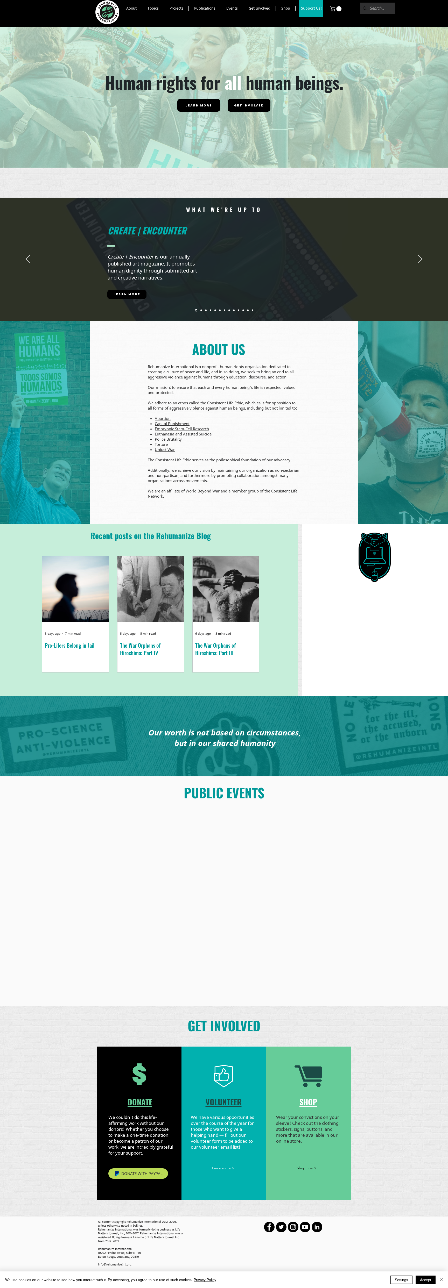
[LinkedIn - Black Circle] (317, 1227)
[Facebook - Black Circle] (269, 1227)
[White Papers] (238, 310)
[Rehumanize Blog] (210, 310)
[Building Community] (215, 310)
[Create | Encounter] (196, 310)
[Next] (420, 259)
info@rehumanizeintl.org (114, 1264)
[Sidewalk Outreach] (229, 310)
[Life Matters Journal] (206, 310)
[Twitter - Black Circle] (281, 1227)
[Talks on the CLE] (220, 310)
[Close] (442, 1280)
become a (131, 1141)
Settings (401, 1279)
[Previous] (28, 259)
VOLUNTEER (224, 1102)
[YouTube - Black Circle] (305, 1227)
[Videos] (201, 310)
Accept (425, 1279)
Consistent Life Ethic (225, 402)
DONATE (140, 1102)
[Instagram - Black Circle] (293, 1227)
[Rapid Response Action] (248, 310)
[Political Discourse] (243, 310)
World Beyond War (203, 490)
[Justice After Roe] (234, 310)
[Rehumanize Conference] (224, 310)
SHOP (308, 1102)
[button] (131, 8)
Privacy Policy (205, 1279)
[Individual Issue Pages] (252, 310)
